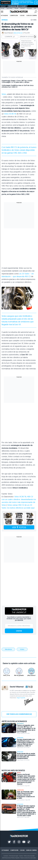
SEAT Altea (9, 8)
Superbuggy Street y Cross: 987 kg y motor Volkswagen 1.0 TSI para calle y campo (17, 81)
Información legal (13, 855)
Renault (22, 8)
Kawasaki (29, 8)
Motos (19, 772)
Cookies (21, 855)
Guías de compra (31, 15)
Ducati (2, 8)
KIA (35, 8)
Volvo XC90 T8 (10, 114)
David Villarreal (8, 33)
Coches (22, 15)
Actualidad (4, 15)
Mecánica (8, 649)
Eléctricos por (12, 6)
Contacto (6, 855)
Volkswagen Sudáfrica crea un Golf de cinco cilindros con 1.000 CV (18, 86)
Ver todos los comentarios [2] (19, 714)
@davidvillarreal (18, 33)
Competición (14, 15)
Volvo (4, 94)
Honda (16, 8)
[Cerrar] (35, 41)
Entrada (5, 20)
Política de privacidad (29, 855)
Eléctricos (21, 723)
